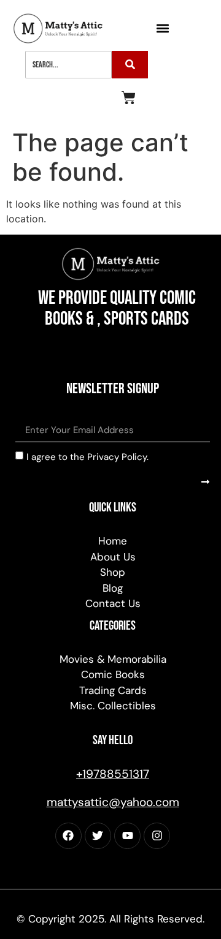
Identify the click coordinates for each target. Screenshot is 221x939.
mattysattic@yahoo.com (113, 802)
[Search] (130, 64)
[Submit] (205, 481)
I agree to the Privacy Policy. (87, 457)
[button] (163, 28)
